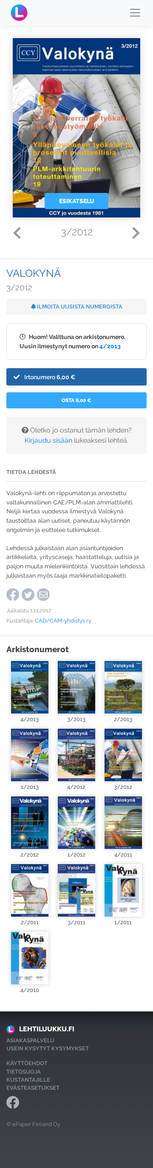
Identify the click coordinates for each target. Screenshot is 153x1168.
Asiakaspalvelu (30, 1040)
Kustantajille (28, 1080)
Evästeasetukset (33, 1088)
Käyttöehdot (27, 1063)
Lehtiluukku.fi (46, 1029)
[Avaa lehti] (30, 687)
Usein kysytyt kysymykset (47, 1048)
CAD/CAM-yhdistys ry (63, 620)
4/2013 (110, 346)
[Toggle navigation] (135, 13)
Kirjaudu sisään (48, 440)
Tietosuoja (23, 1072)
